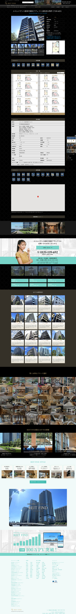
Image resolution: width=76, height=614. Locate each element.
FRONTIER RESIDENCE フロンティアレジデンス (17, 596)
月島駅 (37, 578)
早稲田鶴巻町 (26, 124)
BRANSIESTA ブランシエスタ (16, 592)
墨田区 (27, 569)
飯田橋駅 (43, 569)
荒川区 (31, 572)
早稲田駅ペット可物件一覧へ (15, 285)
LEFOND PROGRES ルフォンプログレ (17, 572)
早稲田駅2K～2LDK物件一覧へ (52, 280)
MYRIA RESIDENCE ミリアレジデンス (17, 582)
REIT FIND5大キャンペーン (37, 481)
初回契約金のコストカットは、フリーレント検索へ (37, 554)
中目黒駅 (43, 575)
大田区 (27, 571)
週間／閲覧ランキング (56, 563)
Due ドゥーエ (13, 581)
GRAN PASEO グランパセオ (15, 584)
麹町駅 (43, 572)
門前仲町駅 (44, 565)
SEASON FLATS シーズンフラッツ (16, 579)
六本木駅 (37, 563)
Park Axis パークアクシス (15, 562)
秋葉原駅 (43, 578)
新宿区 (23, 124)
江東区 (31, 563)
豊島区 (31, 571)
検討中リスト (54, 571)
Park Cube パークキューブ (15, 569)
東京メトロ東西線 (22, 126)
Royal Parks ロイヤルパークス (16, 588)
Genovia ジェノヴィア (14, 587)
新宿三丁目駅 (44, 568)
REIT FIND (8, 5)
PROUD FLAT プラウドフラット (16, 568)
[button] (55, 443)
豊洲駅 (43, 566)
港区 (26, 562)
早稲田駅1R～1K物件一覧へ (33, 280)
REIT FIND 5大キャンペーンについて (58, 562)
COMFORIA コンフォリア (15, 565)
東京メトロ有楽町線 (22, 127)
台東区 (31, 568)
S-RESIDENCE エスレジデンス (16, 585)
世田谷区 (31, 569)
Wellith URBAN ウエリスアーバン (16, 598)
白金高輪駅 (38, 568)
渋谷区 (27, 563)
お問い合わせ (46, 247)
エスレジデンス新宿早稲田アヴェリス (25, 5)
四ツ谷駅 (43, 571)
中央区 (31, 562)
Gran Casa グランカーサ (15, 591)
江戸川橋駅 (29, 127)
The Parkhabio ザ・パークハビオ (16, 566)
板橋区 (27, 575)
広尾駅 (37, 566)
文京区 (27, 568)
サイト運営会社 (54, 578)
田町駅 (37, 569)
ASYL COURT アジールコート (16, 594)
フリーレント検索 (55, 565)
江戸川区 (27, 578)
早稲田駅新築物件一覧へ (15, 280)
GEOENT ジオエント (14, 604)
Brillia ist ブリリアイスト (15, 578)
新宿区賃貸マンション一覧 (14, 5)
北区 (26, 572)
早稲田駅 (27, 126)
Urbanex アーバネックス (15, 571)
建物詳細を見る (15, 60)
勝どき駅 (37, 571)
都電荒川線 (21, 129)
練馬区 (31, 575)
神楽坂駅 (27, 131)
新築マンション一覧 (55, 568)
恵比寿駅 (43, 563)
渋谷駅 (43, 562)
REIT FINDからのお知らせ (56, 575)
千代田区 (31, 565)
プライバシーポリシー (56, 572)
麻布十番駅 (38, 562)
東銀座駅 (37, 575)
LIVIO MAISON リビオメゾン (15, 601)
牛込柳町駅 (26, 130)
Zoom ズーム (13, 600)
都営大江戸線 (21, 130)
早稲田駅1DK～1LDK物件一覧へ (34, 285)
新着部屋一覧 (54, 566)
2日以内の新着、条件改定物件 (57, 569)
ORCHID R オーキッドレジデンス (16, 575)
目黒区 (31, 566)
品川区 (27, 566)
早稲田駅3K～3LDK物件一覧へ (52, 285)
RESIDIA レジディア (14, 563)
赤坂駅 (37, 565)
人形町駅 (37, 572)
